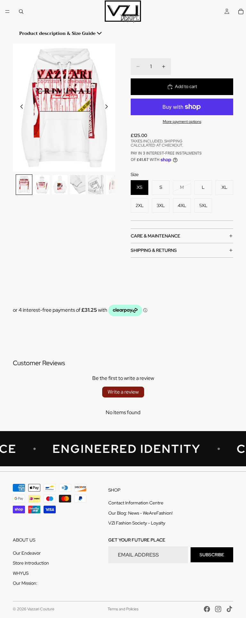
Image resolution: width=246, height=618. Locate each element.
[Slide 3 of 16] (60, 184)
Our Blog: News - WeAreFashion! (140, 513)
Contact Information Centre (135, 503)
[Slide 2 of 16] (42, 184)
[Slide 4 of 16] (78, 184)
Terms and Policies (123, 609)
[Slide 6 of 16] (113, 184)
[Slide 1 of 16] (24, 184)
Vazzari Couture (40, 609)
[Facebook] (207, 609)
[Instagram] (218, 609)
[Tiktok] (229, 609)
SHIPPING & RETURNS (154, 250)
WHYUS (21, 573)
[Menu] (7, 11)
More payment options (182, 121)
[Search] (21, 11)
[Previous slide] (20, 107)
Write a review (123, 392)
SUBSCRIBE (212, 555)
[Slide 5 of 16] (95, 184)
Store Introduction (31, 563)
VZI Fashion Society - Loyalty (136, 523)
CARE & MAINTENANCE (155, 236)
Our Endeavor (27, 553)
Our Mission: (25, 583)
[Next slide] (108, 107)
